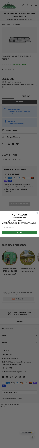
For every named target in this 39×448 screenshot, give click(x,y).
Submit (19, 232)
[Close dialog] (37, 213)
